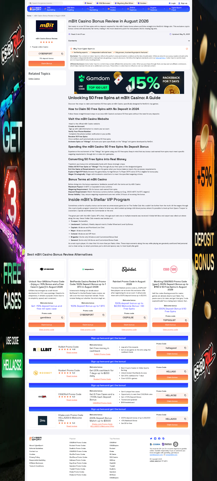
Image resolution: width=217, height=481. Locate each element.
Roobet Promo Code (102, 379)
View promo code (46, 329)
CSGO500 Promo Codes (78, 451)
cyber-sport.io (155, 461)
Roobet (112, 448)
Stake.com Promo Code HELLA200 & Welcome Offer (102, 425)
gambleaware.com (156, 455)
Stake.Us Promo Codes (78, 475)
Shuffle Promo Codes (77, 454)
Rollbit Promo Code (102, 354)
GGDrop (112, 460)
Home (29, 16)
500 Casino (114, 457)
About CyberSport (36, 445)
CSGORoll (113, 442)
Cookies (32, 454)
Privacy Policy (34, 457)
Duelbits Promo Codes (78, 448)
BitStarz (113, 475)
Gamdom (113, 472)
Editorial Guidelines (36, 448)
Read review (72, 352)
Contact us (33, 451)
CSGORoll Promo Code (102, 403)
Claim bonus (172, 354)
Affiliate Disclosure (36, 463)
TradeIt (112, 466)
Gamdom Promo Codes (78, 466)
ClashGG (113, 463)
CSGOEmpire (114, 445)
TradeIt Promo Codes (77, 469)
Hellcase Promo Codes (78, 460)
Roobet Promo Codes (77, 445)
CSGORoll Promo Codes (78, 442)
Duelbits (113, 469)
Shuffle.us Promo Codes (78, 457)
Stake (112, 451)
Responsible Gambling (37, 460)
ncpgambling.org (171, 455)
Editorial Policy (161, 58)
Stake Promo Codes (77, 472)
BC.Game (113, 454)
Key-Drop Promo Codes (78, 463)
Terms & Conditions (36, 466)
